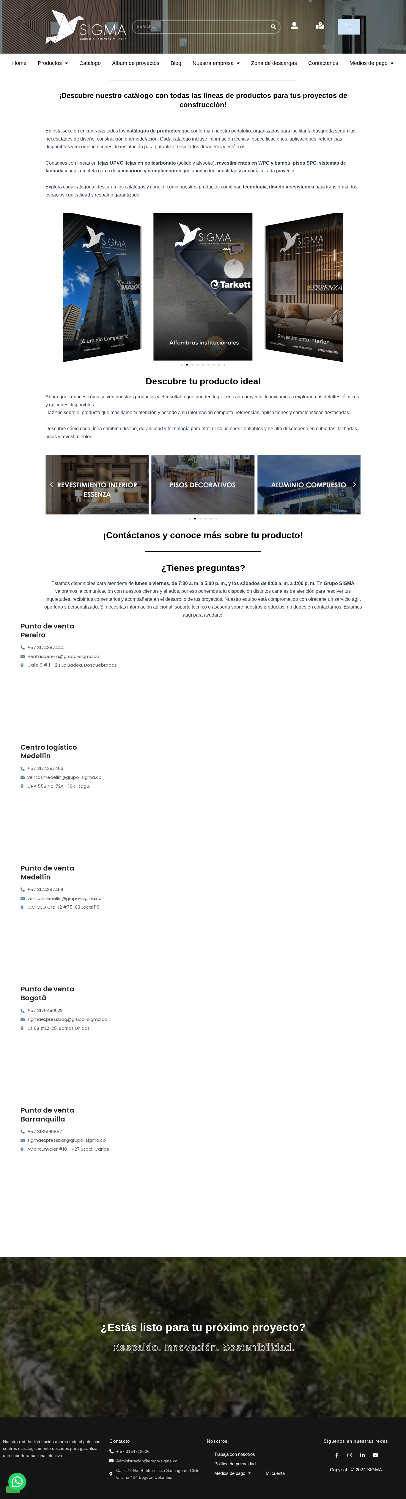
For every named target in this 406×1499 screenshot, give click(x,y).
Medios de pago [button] (369, 63)
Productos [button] (50, 63)
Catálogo (90, 63)
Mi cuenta (275, 1473)
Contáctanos (323, 63)
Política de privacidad (235, 1463)
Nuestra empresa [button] (213, 63)
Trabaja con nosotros (234, 1454)
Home (19, 63)
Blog (176, 63)
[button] (181, 365)
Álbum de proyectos (135, 63)
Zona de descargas (274, 63)
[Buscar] (273, 27)
